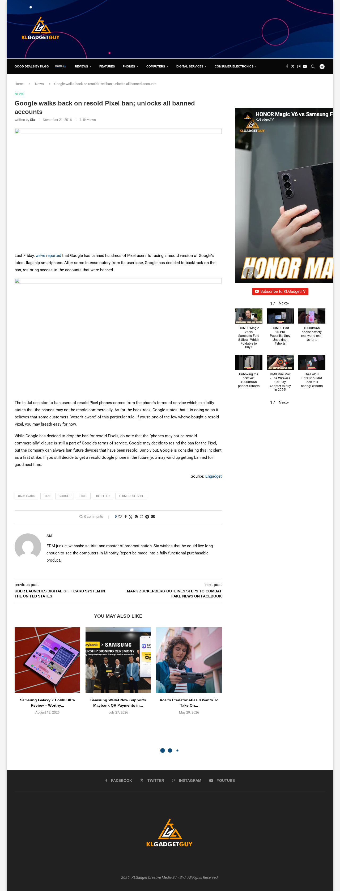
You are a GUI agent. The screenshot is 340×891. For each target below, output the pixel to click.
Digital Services (189, 66)
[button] (283, 303)
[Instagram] (298, 66)
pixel (83, 496)
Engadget (213, 476)
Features (107, 66)
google (64, 496)
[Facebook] (287, 66)
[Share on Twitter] (131, 517)
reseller (103, 496)
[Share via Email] (153, 517)
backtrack (26, 496)
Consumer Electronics (234, 66)
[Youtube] (305, 66)
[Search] (313, 66)
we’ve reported (48, 255)
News (39, 84)
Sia (32, 120)
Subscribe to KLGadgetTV (283, 291)
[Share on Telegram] (147, 517)
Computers (155, 66)
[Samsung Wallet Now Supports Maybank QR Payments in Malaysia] (118, 660)
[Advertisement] (228, 29)
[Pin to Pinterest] (136, 517)
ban (47, 496)
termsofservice (131, 496)
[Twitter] (293, 66)
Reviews (81, 66)
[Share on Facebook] (126, 517)
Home (19, 84)
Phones (129, 66)
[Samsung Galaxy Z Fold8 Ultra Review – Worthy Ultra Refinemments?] (47, 660)
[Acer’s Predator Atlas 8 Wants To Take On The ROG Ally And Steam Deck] (189, 660)
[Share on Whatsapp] (141, 517)
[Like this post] (120, 517)
